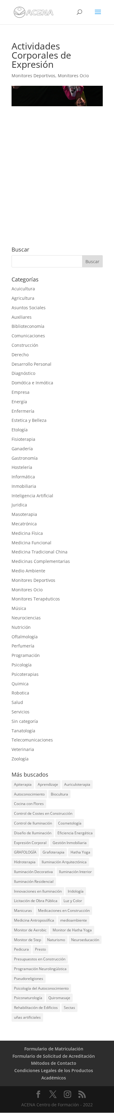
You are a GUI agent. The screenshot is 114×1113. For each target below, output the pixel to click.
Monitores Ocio (73, 75)
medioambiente (73, 920)
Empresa (20, 392)
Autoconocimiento (29, 794)
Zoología (20, 759)
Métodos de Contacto (53, 1063)
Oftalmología (25, 637)
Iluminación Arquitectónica (64, 862)
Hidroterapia (25, 862)
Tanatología (23, 731)
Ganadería (22, 448)
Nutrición (21, 627)
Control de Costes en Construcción (43, 813)
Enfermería (23, 411)
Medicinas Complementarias (41, 561)
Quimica (20, 684)
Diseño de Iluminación (32, 833)
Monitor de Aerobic (30, 930)
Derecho (20, 354)
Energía (19, 401)
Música (19, 608)
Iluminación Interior (75, 871)
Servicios (20, 712)
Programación (26, 655)
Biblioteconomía (28, 326)
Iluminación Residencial (34, 881)
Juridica (19, 505)
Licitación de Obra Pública (35, 900)
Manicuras (23, 910)
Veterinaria (23, 749)
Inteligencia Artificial (32, 495)
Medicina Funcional (31, 543)
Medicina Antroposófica (34, 920)
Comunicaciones (28, 336)
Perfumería (23, 646)
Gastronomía (25, 458)
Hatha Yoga (80, 852)
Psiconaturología (28, 997)
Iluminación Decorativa (33, 871)
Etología (20, 430)
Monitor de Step (27, 939)
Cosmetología (69, 823)
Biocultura (59, 794)
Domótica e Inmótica (32, 383)
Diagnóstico (23, 373)
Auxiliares (22, 317)
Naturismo (56, 939)
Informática (23, 477)
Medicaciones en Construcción (64, 910)
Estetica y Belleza (29, 420)
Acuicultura (23, 289)
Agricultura (23, 298)
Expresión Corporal (30, 842)
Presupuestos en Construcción (39, 959)
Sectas (69, 1007)
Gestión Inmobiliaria (70, 842)
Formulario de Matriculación (53, 1049)
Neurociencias (26, 618)
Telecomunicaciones (32, 740)
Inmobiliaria (24, 486)
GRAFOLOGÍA (25, 852)
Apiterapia (23, 784)
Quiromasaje (59, 997)
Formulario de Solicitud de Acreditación (53, 1056)
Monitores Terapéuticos (36, 599)
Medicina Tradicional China (39, 552)
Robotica (20, 693)
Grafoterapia (53, 852)
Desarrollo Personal (31, 364)
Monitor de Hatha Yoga (72, 930)
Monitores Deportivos (33, 75)
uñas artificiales (27, 1017)
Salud (17, 702)
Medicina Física (27, 533)
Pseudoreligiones (28, 978)
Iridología (76, 891)
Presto (40, 949)
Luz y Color (73, 900)
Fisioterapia (23, 439)
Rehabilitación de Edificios (36, 1007)
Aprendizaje (48, 784)
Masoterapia (24, 514)
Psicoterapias (25, 674)
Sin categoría (25, 721)
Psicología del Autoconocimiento (41, 988)
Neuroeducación (85, 939)
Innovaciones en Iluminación (38, 891)
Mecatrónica (24, 524)
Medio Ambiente (28, 571)
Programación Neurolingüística (40, 968)
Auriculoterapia (77, 784)
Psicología (22, 665)
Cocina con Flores (29, 803)
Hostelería (22, 467)
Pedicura (21, 949)
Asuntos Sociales (29, 307)
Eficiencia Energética (75, 833)
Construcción (25, 345)
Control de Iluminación (33, 823)
